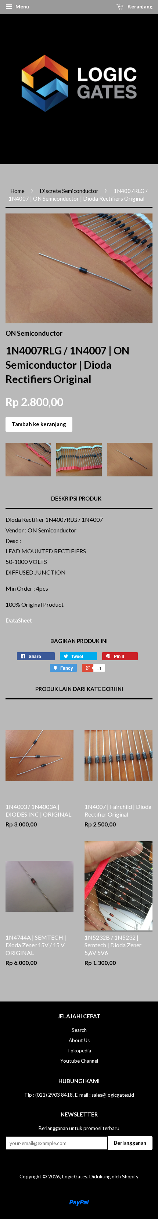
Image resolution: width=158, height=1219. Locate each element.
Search (79, 1030)
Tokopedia (79, 1050)
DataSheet (19, 620)
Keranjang (139, 6)
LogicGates (74, 1176)
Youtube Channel (79, 1061)
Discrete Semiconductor (69, 190)
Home (17, 190)
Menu (21, 6)
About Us (79, 1040)
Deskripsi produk (76, 498)
